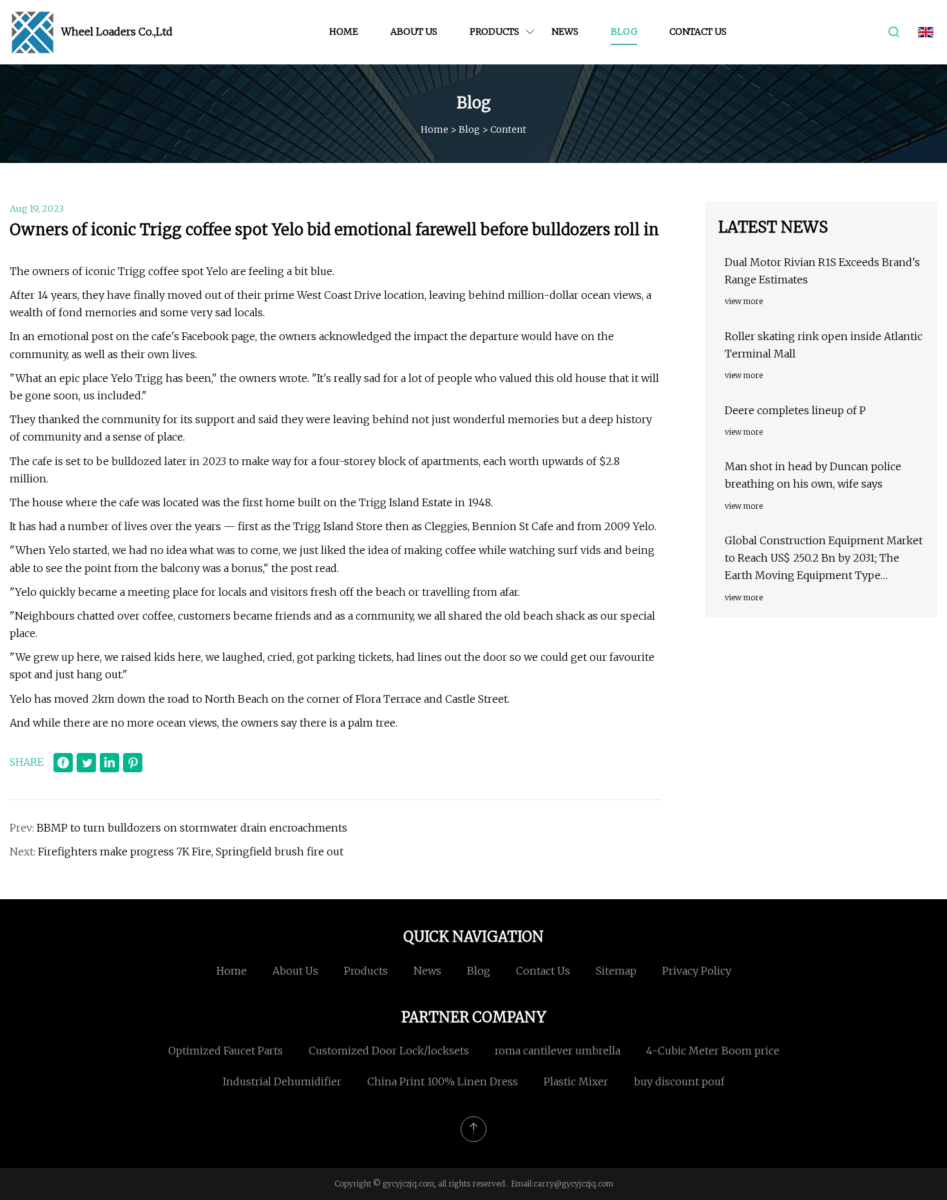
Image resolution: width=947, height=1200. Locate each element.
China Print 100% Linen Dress (442, 1081)
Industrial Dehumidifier (282, 1081)
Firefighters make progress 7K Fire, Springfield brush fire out (190, 851)
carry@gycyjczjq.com (573, 1183)
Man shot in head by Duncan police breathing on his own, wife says (813, 475)
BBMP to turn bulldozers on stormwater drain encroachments (193, 827)
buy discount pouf (679, 1081)
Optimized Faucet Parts (225, 1050)
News (565, 31)
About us (413, 31)
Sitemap (616, 970)
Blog (624, 31)
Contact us (698, 31)
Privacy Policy (696, 970)
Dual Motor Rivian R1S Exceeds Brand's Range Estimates (822, 271)
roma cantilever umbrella (557, 1050)
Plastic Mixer (576, 1081)
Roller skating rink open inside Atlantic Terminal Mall (824, 345)
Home (343, 31)
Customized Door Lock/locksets (389, 1050)
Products (494, 31)
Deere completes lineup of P (795, 410)
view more (744, 301)
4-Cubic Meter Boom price (713, 1050)
